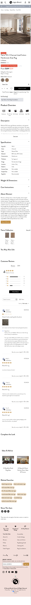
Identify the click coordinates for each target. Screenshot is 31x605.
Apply (11, 92)
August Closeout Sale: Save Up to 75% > (15, 6)
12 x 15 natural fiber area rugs (9, 491)
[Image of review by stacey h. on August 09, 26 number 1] (5, 322)
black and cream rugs (7, 498)
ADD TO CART (22, 88)
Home (2, 10)
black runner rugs (22, 494)
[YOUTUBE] (12, 572)
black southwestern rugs (19, 484)
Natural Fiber (12, 10)
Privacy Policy (6, 568)
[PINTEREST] (9, 572)
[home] (15, 3)
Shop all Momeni (6, 222)
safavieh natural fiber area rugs (9, 501)
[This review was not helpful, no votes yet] (27, 352)
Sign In (15, 92)
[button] (29, 2)
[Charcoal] (3, 80)
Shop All (28, 230)
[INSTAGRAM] (3, 572)
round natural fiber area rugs (8, 494)
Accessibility (20, 534)
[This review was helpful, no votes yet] (24, 352)
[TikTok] (16, 572)
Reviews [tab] (13, 266)
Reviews (5, 540)
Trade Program (6, 548)
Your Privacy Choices (16, 592)
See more (15, 136)
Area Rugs (7, 10)
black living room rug (7, 484)
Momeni (4, 60)
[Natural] (7, 80)
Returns (5, 546)
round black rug (18, 498)
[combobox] (24, 303)
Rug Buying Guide (21, 543)
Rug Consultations (21, 548)
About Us (5, 537)
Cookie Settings (21, 537)
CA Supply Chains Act (21, 590)
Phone (4, 555)
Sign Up (26, 564)
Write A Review (15, 292)
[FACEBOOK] (6, 572)
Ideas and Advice (21, 540)
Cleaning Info (20, 546)
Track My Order (6, 534)
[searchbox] (8, 299)
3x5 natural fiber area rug (8, 487)
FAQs (4, 543)
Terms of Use (13, 568)
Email (24, 555)
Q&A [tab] (18, 266)
